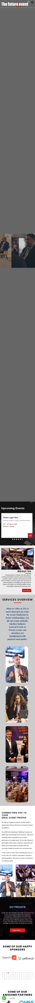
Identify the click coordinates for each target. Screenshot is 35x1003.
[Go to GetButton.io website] (4, 1001)
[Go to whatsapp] (4, 998)
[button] (12, 539)
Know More (26, 590)
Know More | (16, 930)
